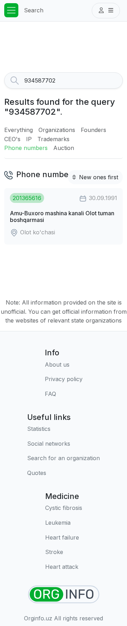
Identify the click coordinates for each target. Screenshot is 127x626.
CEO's (12, 139)
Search (33, 10)
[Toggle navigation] (11, 10)
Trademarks (53, 139)
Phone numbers (26, 147)
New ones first (97, 177)
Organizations (56, 129)
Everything (18, 129)
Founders (93, 129)
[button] (106, 10)
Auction (63, 147)
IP (29, 139)
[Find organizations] (63, 594)
